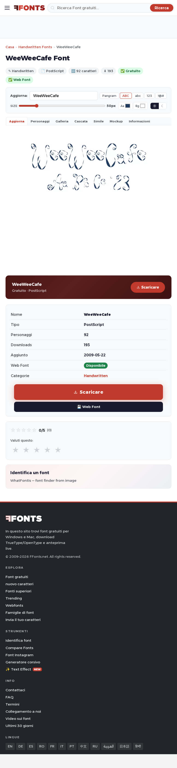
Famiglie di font (20, 612)
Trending (14, 598)
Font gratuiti (17, 577)
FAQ (9, 697)
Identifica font (18, 640)
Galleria (62, 121)
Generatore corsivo (23, 662)
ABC (125, 95)
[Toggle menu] (7, 8)
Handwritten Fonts (35, 47)
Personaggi (40, 121)
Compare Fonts (19, 648)
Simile (99, 121)
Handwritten (96, 376)
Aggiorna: (19, 96)
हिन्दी (138, 746)
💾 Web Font (88, 407)
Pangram (109, 95)
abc (138, 95)
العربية (108, 746)
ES (31, 746)
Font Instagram (19, 655)
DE (20, 746)
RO (41, 746)
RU (95, 746)
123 (149, 95)
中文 (83, 746)
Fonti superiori (18, 591)
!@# (161, 95)
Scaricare (150, 287)
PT (72, 746)
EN (10, 746)
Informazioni (139, 121)
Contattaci (15, 690)
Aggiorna (16, 121)
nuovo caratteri (19, 584)
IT (62, 746)
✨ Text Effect (23, 669)
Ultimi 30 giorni (19, 726)
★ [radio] (15, 450)
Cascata (81, 121)
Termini (12, 704)
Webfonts (14, 605)
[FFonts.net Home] (29, 8)
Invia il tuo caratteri (23, 619)
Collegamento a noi (23, 711)
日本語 (124, 746)
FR (52, 746)
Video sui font (18, 718)
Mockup (116, 121)
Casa (10, 47)
